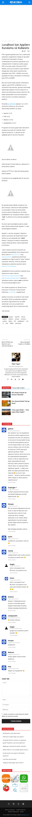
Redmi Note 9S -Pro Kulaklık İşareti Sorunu (15, 750)
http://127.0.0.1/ (15, 254)
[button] (3, 2)
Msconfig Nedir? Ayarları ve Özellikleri (24, 343)
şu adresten (12, 104)
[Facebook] (8, 379)
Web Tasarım (11, 41)
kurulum (17, 319)
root (27, 321)
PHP (15, 321)
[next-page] (6, 419)
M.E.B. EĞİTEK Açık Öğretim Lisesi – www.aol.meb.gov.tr (7, 344)
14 (29, 51)
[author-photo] (16, 361)
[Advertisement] (16, 23)
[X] (19, 379)
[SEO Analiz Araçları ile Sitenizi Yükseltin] (6, 395)
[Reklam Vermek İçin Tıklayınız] (24, 791)
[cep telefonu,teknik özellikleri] (15, 782)
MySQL (10, 321)
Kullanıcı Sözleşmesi (10, 810)
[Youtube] (23, 379)
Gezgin (12, 564)
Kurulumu (23, 319)
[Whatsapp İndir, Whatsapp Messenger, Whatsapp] (24, 782)
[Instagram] (12, 379)
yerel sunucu (18, 323)
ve (3, 323)
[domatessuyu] (6, 791)
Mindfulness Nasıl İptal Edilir (11, 733)
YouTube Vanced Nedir (10, 759)
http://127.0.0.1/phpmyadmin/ (11, 276)
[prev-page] (3, 419)
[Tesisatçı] (15, 791)
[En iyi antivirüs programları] (6, 782)
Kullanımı (11, 319)
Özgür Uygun (16, 364)
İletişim (22, 811)
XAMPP (11, 323)
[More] (22, 331)
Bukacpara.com (25, 815)
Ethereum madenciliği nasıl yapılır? (13, 737)
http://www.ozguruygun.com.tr (16, 366)
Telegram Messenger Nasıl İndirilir (13, 763)
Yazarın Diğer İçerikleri (18, 388)
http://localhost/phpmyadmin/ (11, 278)
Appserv (11, 316)
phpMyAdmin (21, 321)
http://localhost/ (7, 257)
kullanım (5, 319)
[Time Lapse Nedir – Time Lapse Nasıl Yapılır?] (6, 412)
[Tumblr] (16, 379)
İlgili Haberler (6, 388)
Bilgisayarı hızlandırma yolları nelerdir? (14, 746)
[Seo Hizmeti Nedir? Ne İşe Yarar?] (6, 403)
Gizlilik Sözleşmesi (21, 810)
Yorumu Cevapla (11, 482)
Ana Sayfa (4, 41)
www (7, 323)
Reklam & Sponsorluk (13, 811)
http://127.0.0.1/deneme (9, 266)
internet (23, 316)
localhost (5, 321)
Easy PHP (17, 316)
